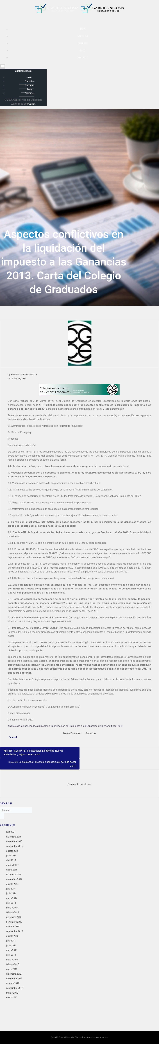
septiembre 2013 (14, 931)
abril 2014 (11, 903)
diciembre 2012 (13, 974)
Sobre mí (83, 43)
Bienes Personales (72, 733)
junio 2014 (11, 893)
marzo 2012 (12, 993)
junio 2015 (11, 855)
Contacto (82, 57)
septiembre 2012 (14, 988)
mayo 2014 (11, 898)
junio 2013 (11, 945)
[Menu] (79, 66)
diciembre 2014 (13, 874)
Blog (82, 50)
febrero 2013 (12, 964)
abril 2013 (11, 955)
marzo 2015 (12, 865)
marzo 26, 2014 (18, 378)
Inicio (83, 29)
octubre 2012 (12, 983)
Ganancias (91, 733)
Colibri (31, 103)
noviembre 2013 (14, 922)
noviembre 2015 (14, 841)
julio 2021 (11, 832)
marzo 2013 (12, 959)
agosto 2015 (12, 851)
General (13, 737)
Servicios (82, 36)
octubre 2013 (12, 926)
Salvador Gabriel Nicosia (22, 374)
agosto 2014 (12, 884)
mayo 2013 (11, 950)
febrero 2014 (12, 912)
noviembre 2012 (14, 978)
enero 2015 (11, 869)
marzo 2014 (12, 907)
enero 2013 (11, 969)
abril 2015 (11, 860)
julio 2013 (11, 940)
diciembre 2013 (13, 917)
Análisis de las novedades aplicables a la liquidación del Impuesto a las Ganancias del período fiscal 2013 (65, 726)
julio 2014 (11, 888)
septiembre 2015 (14, 846)
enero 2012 (11, 997)
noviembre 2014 (14, 879)
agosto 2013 (12, 936)
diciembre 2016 (13, 836)
